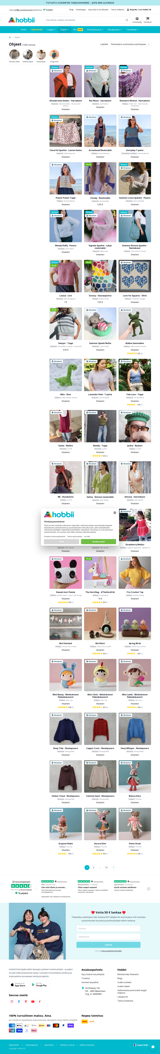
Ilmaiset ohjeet (14, 62)
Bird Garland (65, 643)
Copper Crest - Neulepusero (100, 748)
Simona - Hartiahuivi (134, 496)
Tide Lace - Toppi (134, 394)
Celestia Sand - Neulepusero (100, 796)
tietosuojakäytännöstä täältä (112, 951)
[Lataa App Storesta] (19, 984)
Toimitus (86, 978)
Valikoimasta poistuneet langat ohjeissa (132, 991)
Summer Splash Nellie (100, 343)
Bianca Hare (135, 796)
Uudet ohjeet (123, 986)
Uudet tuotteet (124, 982)
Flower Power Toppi (66, 197)
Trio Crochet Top (134, 592)
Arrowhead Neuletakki (100, 150)
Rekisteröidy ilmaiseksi (128, 974)
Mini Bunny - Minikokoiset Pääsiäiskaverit (66, 695)
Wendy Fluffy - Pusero (65, 245)
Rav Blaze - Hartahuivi (100, 100)
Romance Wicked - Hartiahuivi (135, 100)
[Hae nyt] (127, 19)
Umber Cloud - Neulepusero (66, 796)
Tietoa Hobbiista (117, 9)
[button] (148, 20)
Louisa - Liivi (66, 295)
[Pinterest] (26, 1002)
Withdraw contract (67, 1045)
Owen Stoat (135, 843)
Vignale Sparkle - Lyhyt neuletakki (100, 246)
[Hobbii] (21, 20)
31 (106, 867)
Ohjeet (17, 37)
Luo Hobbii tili (145, 9)
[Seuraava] (113, 867)
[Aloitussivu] (10, 37)
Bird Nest (100, 643)
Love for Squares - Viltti (135, 295)
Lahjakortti (122, 996)
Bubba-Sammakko (135, 343)
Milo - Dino (65, 394)
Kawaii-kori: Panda (65, 592)
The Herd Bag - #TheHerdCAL (100, 592)
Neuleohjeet (41, 62)
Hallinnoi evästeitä (87, 1045)
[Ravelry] (40, 1002)
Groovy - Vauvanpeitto (100, 295)
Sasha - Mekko (65, 445)
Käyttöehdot (14, 1045)
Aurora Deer (100, 843)
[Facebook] (19, 1002)
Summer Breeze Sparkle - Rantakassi (135, 246)
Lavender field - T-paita (100, 394)
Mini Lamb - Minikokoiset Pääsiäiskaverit (135, 695)
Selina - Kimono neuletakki (100, 497)
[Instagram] (12, 1002)
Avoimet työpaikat (90, 982)
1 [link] (87, 867)
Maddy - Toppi (100, 445)
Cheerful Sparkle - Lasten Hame (66, 150)
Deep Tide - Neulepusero (65, 748)
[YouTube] (33, 1002)
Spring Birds (135, 643)
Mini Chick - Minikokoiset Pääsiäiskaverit (100, 695)
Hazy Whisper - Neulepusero (135, 748)
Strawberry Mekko (135, 544)
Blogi (71, 9)
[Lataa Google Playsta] (40, 984)
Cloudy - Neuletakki (100, 198)
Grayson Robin (65, 843)
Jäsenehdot (49, 1045)
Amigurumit (54, 62)
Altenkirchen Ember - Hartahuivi (66, 100)
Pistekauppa (81, 9)
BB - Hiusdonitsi (66, 496)
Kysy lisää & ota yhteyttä (98, 9)
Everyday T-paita (134, 150)
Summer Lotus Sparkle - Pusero (134, 197)
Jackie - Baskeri (134, 445)
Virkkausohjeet (28, 62)
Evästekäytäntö (32, 1045)
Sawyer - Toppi (65, 343)
